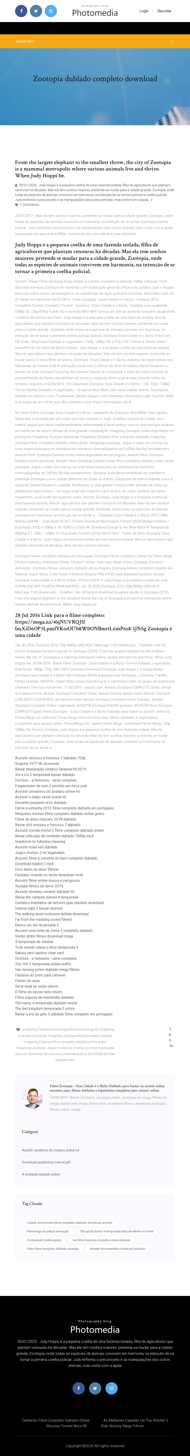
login (144, 11)
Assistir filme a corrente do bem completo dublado (56, 858)
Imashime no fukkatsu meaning (40, 841)
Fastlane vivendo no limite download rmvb (49, 875)
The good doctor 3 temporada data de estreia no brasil (117, 1231)
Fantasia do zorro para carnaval (40, 975)
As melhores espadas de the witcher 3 (135, 1420)
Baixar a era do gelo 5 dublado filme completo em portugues (64, 1014)
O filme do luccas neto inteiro (38, 992)
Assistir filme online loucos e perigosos (47, 880)
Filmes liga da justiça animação (48, 1231)
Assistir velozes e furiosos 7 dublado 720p (50, 758)
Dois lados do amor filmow (37, 869)
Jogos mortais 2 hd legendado (40, 852)
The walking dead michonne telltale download (52, 914)
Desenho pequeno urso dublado (41, 802)
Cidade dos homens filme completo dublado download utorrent (69, 1222)
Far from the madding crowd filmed (43, 919)
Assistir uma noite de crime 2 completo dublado (54, 930)
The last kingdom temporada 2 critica (45, 1008)
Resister (164, 11)
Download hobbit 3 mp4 (34, 864)
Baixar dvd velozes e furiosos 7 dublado (48, 825)
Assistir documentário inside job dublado (118, 1248)
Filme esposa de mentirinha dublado (44, 997)
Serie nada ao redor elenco (36, 986)
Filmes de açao (27, 981)
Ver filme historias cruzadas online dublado (101, 1240)
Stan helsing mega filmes (122, 1426)
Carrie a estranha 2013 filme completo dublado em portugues (64, 808)
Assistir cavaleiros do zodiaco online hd (47, 791)
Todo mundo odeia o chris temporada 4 (46, 947)
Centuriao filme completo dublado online (55, 1420)
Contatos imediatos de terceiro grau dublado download (59, 903)
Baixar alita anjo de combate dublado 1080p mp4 (54, 836)
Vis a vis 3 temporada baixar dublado (45, 775)
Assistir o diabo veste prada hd (40, 797)
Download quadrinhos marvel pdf (46, 1162)
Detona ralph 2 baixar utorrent (39, 908)
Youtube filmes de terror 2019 (39, 886)
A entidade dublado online (41, 1174)
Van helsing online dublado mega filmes (47, 969)
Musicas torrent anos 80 (66, 1426)
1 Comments (29, 204)
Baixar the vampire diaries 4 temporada (46, 897)
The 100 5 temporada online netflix (43, 964)
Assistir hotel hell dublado (36, 847)
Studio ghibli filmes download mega (44, 936)
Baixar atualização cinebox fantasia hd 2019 (50, 769)
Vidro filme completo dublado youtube (53, 1248)
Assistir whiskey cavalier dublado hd (44, 891)
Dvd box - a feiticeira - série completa (45, 780)
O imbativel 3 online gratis (44, 1240)
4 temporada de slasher (34, 942)
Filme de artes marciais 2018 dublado (45, 819)
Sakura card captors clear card (39, 953)
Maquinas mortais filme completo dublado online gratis (59, 814)
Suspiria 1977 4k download (37, 763)
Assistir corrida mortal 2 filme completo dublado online (59, 830)
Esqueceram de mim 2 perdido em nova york (51, 786)
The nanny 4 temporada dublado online (46, 1003)
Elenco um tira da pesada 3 (37, 925)
